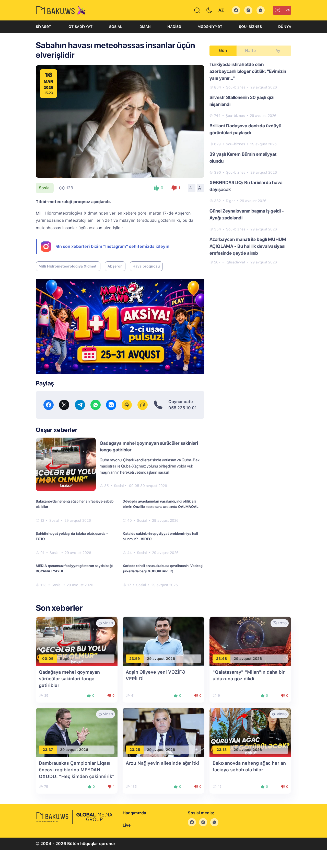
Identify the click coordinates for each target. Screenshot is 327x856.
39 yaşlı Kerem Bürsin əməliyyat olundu (242, 157)
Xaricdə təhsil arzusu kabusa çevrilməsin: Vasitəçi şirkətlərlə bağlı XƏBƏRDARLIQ (163, 568)
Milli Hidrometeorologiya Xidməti (68, 266)
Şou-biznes (250, 27)
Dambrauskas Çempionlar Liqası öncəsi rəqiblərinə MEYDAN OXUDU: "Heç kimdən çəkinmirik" (76, 769)
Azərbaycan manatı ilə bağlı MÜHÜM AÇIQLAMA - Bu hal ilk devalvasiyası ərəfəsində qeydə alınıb (247, 246)
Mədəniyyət (209, 27)
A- (191, 188)
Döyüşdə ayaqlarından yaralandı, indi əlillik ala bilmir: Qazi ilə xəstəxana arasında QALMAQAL (160, 504)
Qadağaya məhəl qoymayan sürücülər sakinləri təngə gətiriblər (69, 678)
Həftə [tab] (250, 50)
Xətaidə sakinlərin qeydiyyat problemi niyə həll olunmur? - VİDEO (160, 536)
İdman (144, 27)
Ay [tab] (277, 50)
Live (286, 10)
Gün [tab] (223, 50)
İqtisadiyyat (79, 27)
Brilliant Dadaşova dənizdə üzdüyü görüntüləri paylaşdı (245, 129)
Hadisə (174, 27)
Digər (230, 201)
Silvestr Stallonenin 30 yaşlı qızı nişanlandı (241, 101)
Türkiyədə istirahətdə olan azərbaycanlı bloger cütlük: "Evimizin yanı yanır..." (247, 71)
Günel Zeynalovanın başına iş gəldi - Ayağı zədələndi (246, 214)
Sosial (115, 27)
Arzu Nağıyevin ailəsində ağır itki (162, 763)
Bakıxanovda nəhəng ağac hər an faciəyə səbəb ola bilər (74, 504)
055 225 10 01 (182, 407)
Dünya (284, 27)
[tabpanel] (250, 163)
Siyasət (43, 27)
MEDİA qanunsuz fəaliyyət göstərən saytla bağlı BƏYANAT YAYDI (74, 568)
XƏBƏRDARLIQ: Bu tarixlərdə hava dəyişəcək (246, 186)
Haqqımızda (134, 812)
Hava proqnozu (146, 266)
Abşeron (115, 266)
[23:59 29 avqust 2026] (163, 640)
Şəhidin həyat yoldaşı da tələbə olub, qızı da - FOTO (72, 536)
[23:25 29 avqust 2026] (163, 731)
